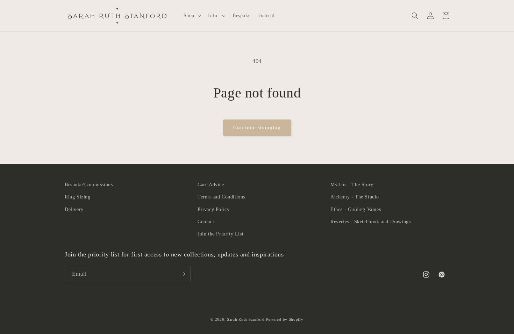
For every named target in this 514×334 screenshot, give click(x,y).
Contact (206, 221)
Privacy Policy (213, 209)
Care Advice (211, 184)
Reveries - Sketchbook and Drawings (370, 221)
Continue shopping (257, 127)
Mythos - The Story (351, 184)
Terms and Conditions (221, 196)
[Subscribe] (182, 274)
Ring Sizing (78, 196)
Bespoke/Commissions (89, 184)
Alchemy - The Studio (354, 196)
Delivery (74, 209)
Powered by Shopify (285, 319)
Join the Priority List (220, 234)
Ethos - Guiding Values (355, 209)
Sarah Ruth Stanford (245, 319)
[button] (191, 15)
